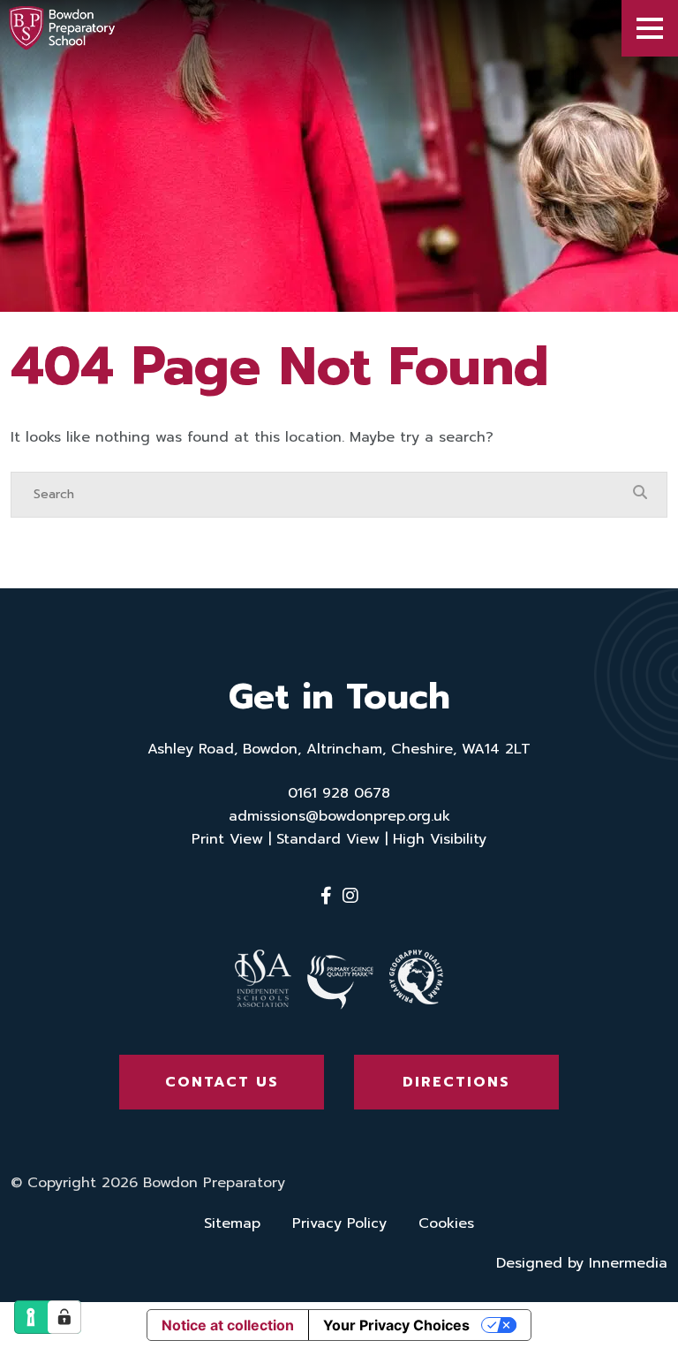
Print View (227, 839)
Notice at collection (228, 1325)
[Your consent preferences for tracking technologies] (64, 1317)
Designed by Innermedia (581, 1263)
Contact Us (222, 1082)
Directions (456, 1082)
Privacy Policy (339, 1223)
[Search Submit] (640, 493)
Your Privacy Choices (396, 1325)
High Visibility (439, 839)
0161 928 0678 (339, 793)
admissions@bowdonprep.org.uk (339, 816)
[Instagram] (350, 895)
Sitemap (232, 1223)
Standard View (328, 839)
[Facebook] (326, 895)
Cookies (446, 1223)
